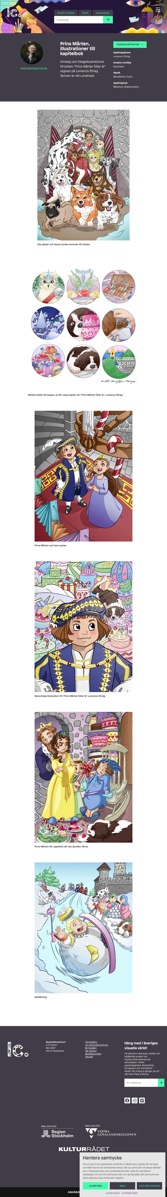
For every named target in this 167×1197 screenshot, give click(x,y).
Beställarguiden (93, 1053)
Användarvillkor (130, 1192)
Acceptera (95, 1185)
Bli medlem (91, 1048)
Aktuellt (89, 1056)
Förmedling (91, 1042)
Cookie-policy (113, 1192)
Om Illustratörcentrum (96, 1045)
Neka (122, 1185)
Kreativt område (66, 12)
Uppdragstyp (103, 12)
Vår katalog (91, 1051)
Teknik (85, 12)
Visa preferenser (149, 1185)
